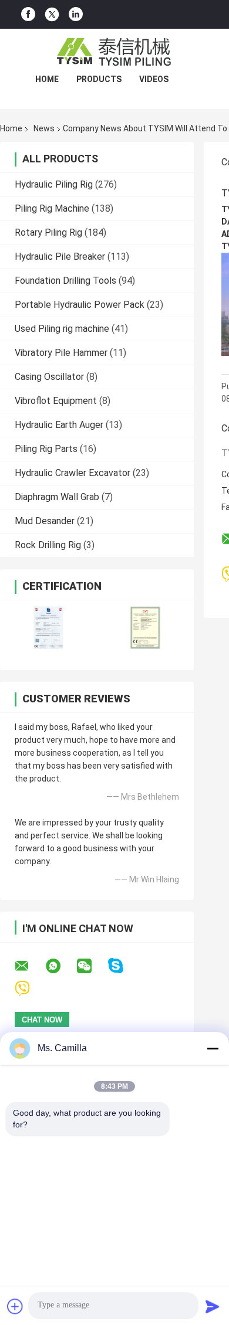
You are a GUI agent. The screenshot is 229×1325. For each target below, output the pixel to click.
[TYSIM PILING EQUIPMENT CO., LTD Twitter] (52, 14)
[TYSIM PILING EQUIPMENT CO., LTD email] (29, 966)
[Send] (212, 1306)
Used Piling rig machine (62, 328)
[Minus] (213, 1048)
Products (99, 79)
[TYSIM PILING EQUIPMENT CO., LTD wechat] (91, 966)
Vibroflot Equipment (56, 400)
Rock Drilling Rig (48, 545)
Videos (154, 79)
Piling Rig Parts (46, 448)
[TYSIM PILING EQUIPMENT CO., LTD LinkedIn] (75, 14)
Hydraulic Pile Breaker (60, 256)
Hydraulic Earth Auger (59, 424)
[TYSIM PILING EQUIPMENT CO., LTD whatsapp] (60, 966)
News (44, 128)
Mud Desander (45, 520)
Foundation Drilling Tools (65, 280)
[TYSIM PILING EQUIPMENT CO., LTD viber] (30, 988)
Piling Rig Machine (52, 208)
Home (47, 79)
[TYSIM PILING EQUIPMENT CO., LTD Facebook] (28, 14)
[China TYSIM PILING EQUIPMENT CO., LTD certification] (48, 627)
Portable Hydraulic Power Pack (79, 304)
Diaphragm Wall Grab (57, 496)
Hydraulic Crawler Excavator (72, 472)
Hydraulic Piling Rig (54, 184)
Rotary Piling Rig (48, 232)
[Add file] (15, 1306)
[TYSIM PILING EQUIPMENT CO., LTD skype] (123, 965)
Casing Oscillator (49, 376)
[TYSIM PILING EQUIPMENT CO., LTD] (114, 52)
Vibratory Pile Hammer (61, 352)
